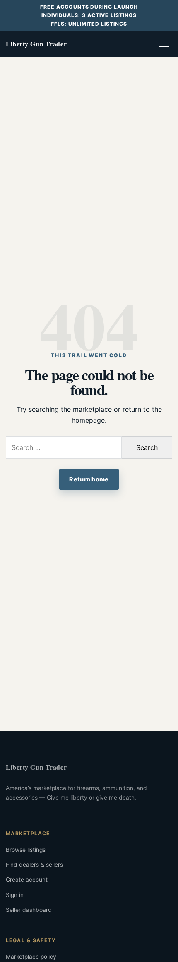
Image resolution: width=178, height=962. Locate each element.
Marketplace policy (31, 956)
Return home (88, 479)
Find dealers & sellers (34, 864)
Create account (27, 879)
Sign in (15, 895)
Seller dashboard (29, 909)
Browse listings (26, 849)
